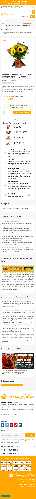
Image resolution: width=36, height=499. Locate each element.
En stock (4, 80)
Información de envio (16, 6)
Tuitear (23, 119)
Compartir (15, 119)
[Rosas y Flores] (8, 13)
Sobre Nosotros (6, 8)
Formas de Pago (5, 6)
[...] (33, 409)
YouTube (11, 425)
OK (31, 435)
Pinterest (31, 119)
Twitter (7, 425)
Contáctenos (15, 8)
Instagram (20, 425)
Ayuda (21, 8)
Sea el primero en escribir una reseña (12, 385)
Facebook (2, 425)
